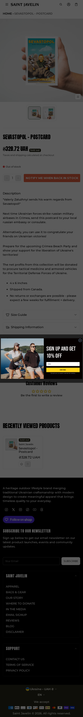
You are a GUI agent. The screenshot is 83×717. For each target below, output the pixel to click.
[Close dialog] (80, 340)
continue (63, 370)
